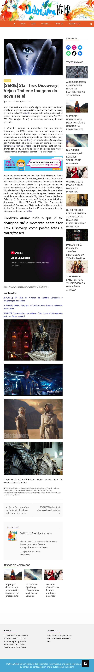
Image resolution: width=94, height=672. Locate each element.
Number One (47, 490)
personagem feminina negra (17, 145)
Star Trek (54, 492)
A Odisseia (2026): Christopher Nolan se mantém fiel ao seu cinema (76, 89)
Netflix (27, 113)
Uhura (17, 495)
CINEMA (7, 81)
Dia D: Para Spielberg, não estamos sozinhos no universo (32, 590)
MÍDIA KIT (59, 24)
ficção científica (35, 488)
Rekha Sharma (25, 492)
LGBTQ (27, 140)
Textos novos (74, 62)
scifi (32, 492)
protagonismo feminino (12, 492)
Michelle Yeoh (25, 490)
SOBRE (33, 24)
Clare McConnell (14, 488)
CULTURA (44, 24)
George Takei (46, 488)
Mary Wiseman (15, 490)
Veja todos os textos (31, 551)
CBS (7, 488)
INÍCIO (22, 24)
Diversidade (25, 488)
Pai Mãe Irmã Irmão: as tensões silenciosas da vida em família (75, 251)
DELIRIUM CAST (75, 24)
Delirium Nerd (29, 533)
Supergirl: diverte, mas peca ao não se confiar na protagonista (12, 590)
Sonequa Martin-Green (42, 492)
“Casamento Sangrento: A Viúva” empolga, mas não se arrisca (75, 283)
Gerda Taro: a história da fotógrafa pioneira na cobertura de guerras (17, 510)
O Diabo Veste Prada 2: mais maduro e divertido (52, 590)
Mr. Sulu (34, 490)
